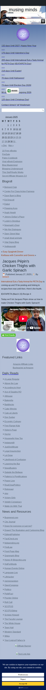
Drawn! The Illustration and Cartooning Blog (24, 530)
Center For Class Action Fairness (19, 191)
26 (20, 137)
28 (6, 141)
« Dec (4, 145)
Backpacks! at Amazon (23, 368)
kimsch (6, 277)
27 (3, 141)
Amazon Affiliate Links (23, 364)
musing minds (23, 9)
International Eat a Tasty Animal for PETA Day (21, 281)
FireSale (6, 154)
